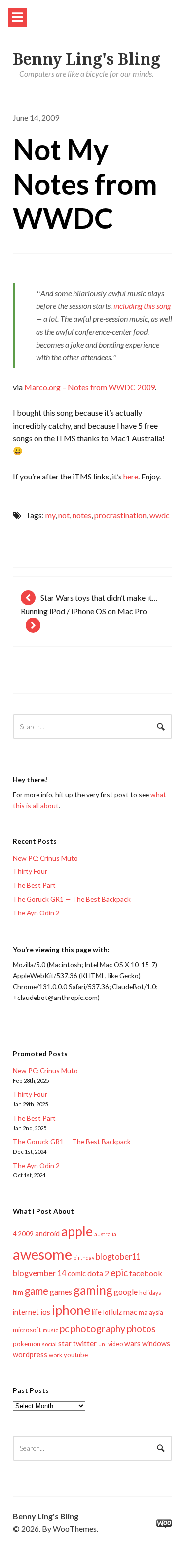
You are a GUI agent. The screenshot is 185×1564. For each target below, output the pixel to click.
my (50, 515)
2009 (26, 1234)
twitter (85, 1342)
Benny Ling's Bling (86, 59)
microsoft (27, 1330)
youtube (76, 1355)
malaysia (151, 1312)
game (36, 1291)
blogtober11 (118, 1256)
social (49, 1344)
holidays (150, 1292)
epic (119, 1272)
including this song (142, 305)
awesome (42, 1253)
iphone (71, 1310)
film (18, 1292)
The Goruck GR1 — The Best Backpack (72, 899)
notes (82, 515)
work (55, 1355)
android (47, 1233)
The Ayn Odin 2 (36, 913)
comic (77, 1273)
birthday (84, 1257)
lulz (116, 1311)
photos (141, 1328)
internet (26, 1312)
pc (64, 1328)
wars (132, 1343)
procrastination (120, 515)
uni (102, 1344)
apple (77, 1231)
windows (156, 1343)
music (50, 1330)
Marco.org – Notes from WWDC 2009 (89, 386)
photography (98, 1328)
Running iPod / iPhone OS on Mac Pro (84, 611)
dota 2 (98, 1273)
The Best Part (34, 885)
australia (105, 1234)
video (115, 1343)
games (61, 1291)
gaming (93, 1290)
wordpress (30, 1354)
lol (106, 1312)
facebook (145, 1273)
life (97, 1311)
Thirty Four (30, 871)
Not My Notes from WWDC (85, 183)
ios (45, 1311)
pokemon (26, 1343)
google (126, 1291)
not (64, 515)
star (65, 1343)
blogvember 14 (39, 1273)
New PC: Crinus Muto (45, 858)
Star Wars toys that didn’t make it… (99, 597)
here (130, 476)
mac (130, 1311)
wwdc (159, 515)
